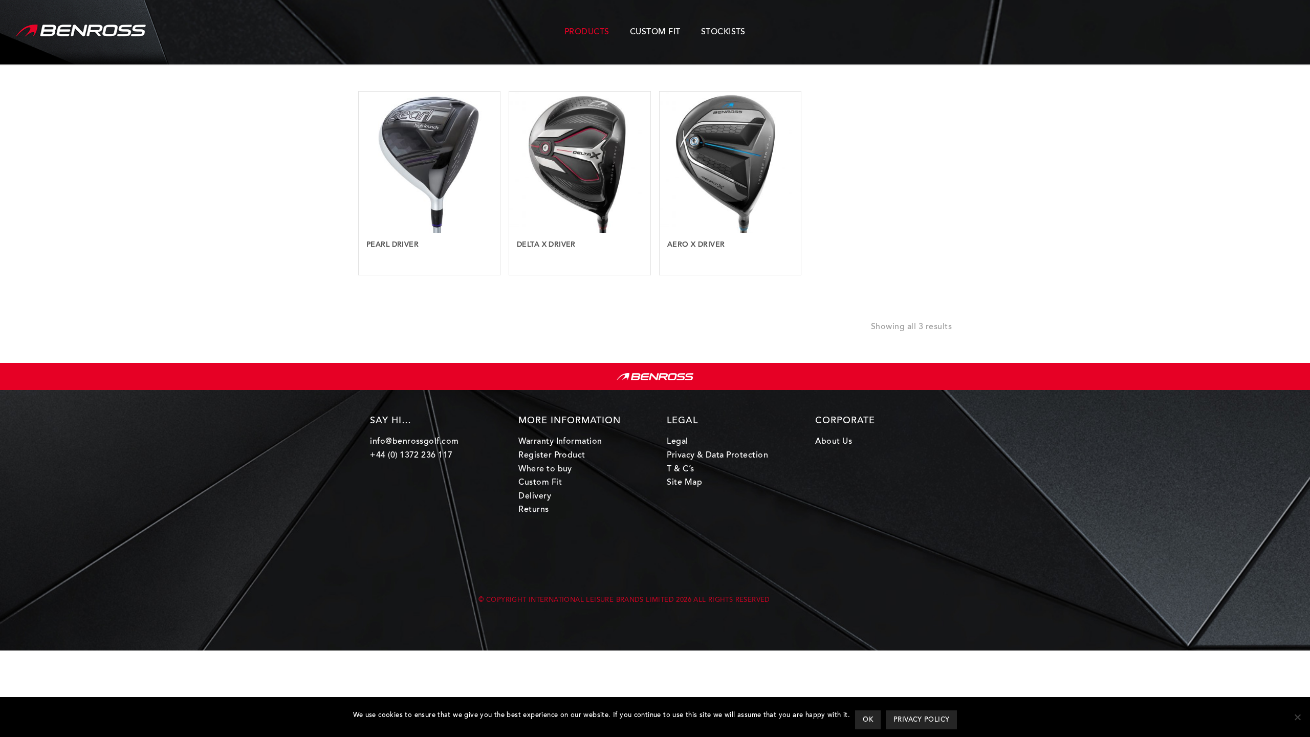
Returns (533, 510)
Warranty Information (560, 442)
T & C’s (680, 469)
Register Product (551, 455)
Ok (868, 720)
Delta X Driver (546, 245)
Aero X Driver (696, 245)
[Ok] (1297, 717)
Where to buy (545, 469)
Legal (677, 442)
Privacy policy (921, 720)
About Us (833, 442)
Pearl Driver (392, 245)
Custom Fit (540, 483)
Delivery (534, 496)
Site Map (684, 483)
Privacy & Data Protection (717, 455)
